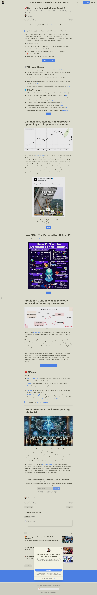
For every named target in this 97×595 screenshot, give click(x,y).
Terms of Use (54, 573)
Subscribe (48, 570)
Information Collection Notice (48, 574)
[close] (61, 549)
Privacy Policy (58, 574)
